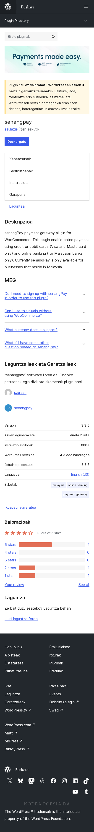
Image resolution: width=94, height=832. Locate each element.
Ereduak (56, 671)
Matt (11, 733)
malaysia (58, 485)
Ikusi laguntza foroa (21, 618)
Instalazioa (18, 182)
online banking (78, 485)
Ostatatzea (14, 663)
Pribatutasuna (16, 671)
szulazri (11, 129)
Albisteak (12, 655)
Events (55, 694)
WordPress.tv (18, 710)
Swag (56, 710)
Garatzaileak (15, 702)
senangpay (23, 408)
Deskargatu (17, 141)
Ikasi (8, 686)
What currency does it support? (31, 330)
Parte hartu (58, 686)
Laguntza (17, 206)
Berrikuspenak (21, 171)
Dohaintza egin (64, 702)
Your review (14, 584)
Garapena (17, 194)
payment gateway (75, 494)
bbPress (14, 741)
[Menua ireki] (86, 7)
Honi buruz (14, 647)
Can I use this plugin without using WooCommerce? (28, 313)
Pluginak (56, 663)
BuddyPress (17, 749)
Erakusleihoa (59, 647)
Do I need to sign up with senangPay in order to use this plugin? (36, 296)
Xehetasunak (20, 159)
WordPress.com (20, 725)
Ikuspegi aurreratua (20, 507)
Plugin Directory (17, 21)
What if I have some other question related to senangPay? (31, 345)
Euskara (22, 769)
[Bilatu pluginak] (52, 36)
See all (83, 584)
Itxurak (55, 655)
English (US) (80, 474)
